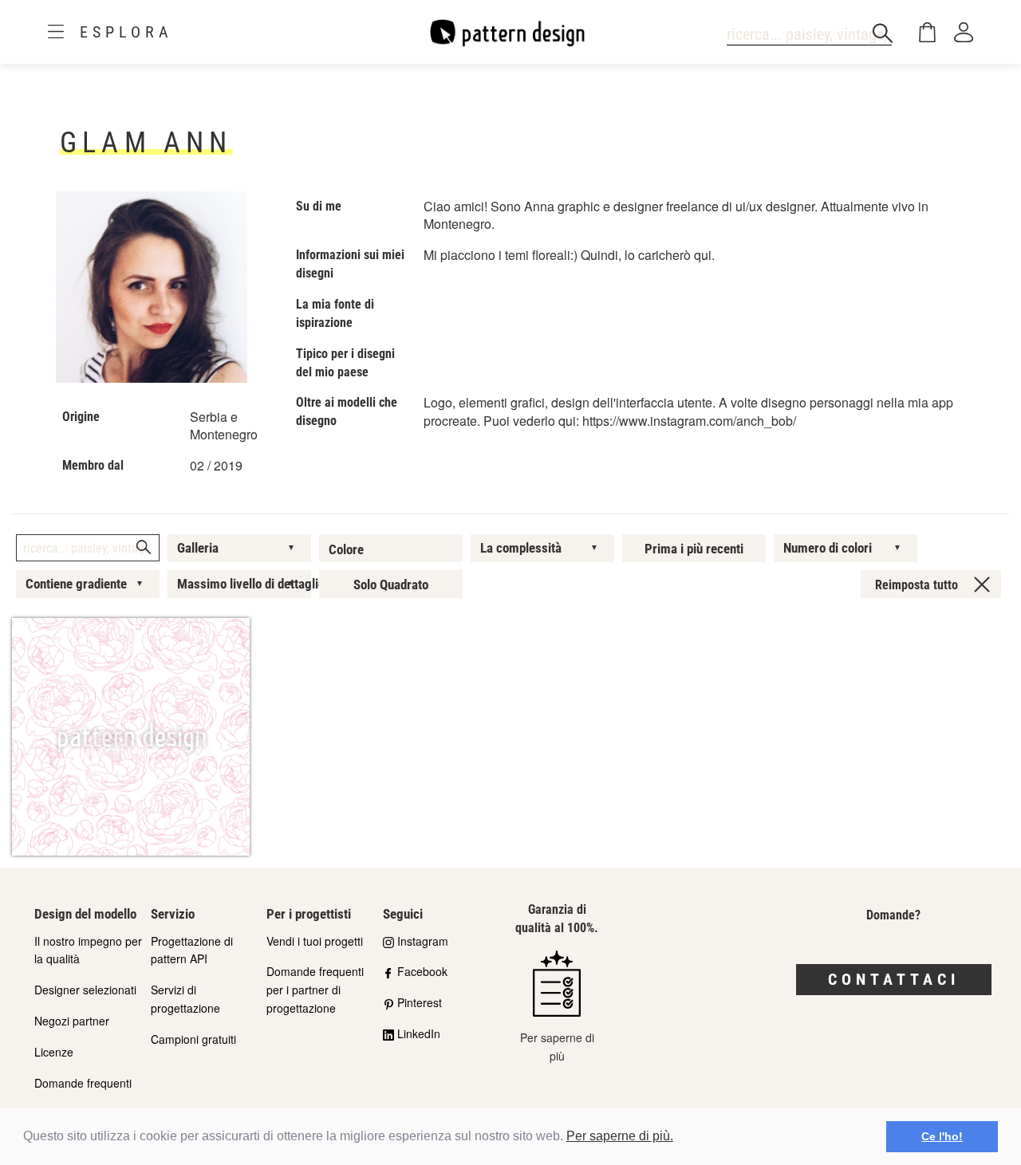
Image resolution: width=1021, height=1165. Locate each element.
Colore (346, 549)
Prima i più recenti (694, 549)
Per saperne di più (557, 1046)
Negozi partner (71, 1021)
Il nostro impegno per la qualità (88, 950)
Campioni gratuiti (193, 1039)
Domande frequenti (83, 1083)
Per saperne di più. (619, 1136)
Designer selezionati (85, 990)
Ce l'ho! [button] (942, 1136)
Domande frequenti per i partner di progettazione (315, 989)
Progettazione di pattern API (192, 950)
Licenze (53, 1052)
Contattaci (894, 979)
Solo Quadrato (390, 584)
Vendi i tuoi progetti (314, 941)
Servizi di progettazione (185, 999)
